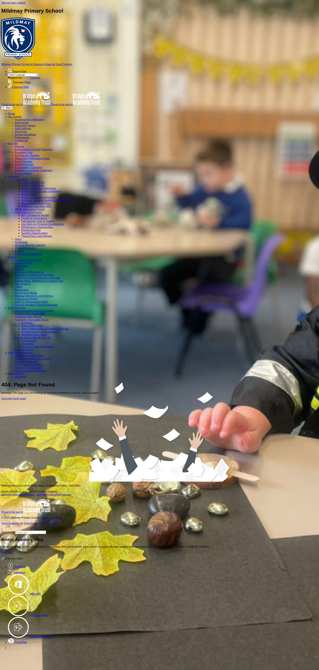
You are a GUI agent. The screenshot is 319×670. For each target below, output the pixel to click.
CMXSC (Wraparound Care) (31, 301)
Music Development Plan (36, 203)
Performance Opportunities (37, 227)
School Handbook (25, 134)
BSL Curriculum (24, 349)
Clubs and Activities (26, 298)
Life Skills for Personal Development (42, 224)
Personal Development (28, 254)
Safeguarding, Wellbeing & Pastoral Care (39, 281)
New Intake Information (28, 260)
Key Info (13, 143)
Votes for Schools (25, 248)
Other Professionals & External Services (44, 328)
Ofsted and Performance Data (32, 158)
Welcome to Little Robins (29, 355)
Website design (10, 523)
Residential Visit (31, 230)
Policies (19, 146)
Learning (13, 176)
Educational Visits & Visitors (37, 221)
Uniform (19, 269)
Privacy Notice (23, 173)
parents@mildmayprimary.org (54, 494)
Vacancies (21, 376)
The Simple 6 (22, 284)
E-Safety (20, 251)
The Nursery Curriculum (29, 364)
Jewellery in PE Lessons (29, 272)
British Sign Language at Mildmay (41, 191)
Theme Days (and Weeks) (36, 236)
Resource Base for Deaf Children (34, 310)
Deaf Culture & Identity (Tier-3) (32, 337)
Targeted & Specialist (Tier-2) (32, 319)
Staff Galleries (23, 128)
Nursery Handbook (26, 361)
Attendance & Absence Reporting (34, 275)
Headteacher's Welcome (29, 119)
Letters (19, 287)
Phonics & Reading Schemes (38, 197)
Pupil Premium (23, 161)
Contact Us (21, 140)
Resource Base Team (34, 334)
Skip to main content (13, 2)
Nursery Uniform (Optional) (30, 370)
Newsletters (22, 290)
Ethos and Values (25, 125)
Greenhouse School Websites (41, 523)
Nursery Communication (29, 367)
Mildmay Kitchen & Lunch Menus (34, 295)
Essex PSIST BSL (32, 325)
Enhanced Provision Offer (30, 313)
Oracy (18, 239)
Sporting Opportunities (34, 233)
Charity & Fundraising (34, 218)
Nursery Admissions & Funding (33, 358)
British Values (29, 194)
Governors (21, 131)
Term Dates (21, 266)
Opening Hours (24, 263)
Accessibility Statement (28, 167)
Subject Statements (32, 185)
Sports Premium (24, 164)
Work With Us (16, 373)
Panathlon (27, 343)
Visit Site (6, 552)
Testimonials (22, 137)
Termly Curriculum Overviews (38, 188)
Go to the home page (13, 398)
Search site (8, 532)
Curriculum (21, 179)
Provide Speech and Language (39, 331)
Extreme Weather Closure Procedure (36, 304)
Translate (34, 77)
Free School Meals (26, 293)
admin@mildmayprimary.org (17, 494)
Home (11, 113)
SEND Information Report (30, 209)
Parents (12, 257)
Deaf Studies (29, 340)
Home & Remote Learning (30, 245)
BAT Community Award (35, 215)
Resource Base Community (37, 346)
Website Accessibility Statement (33, 170)
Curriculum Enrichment (28, 212)
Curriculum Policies (32, 182)
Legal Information (52, 517)
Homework (21, 242)
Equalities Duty (24, 152)
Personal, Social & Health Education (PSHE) (47, 200)
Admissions (21, 122)
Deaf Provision (16, 307)
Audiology (27, 322)
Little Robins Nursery (20, 352)
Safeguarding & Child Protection (34, 149)
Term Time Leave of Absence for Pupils (37, 278)
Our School (14, 116)
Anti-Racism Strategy (27, 155)
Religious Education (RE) (36, 206)
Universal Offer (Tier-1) (28, 316)
